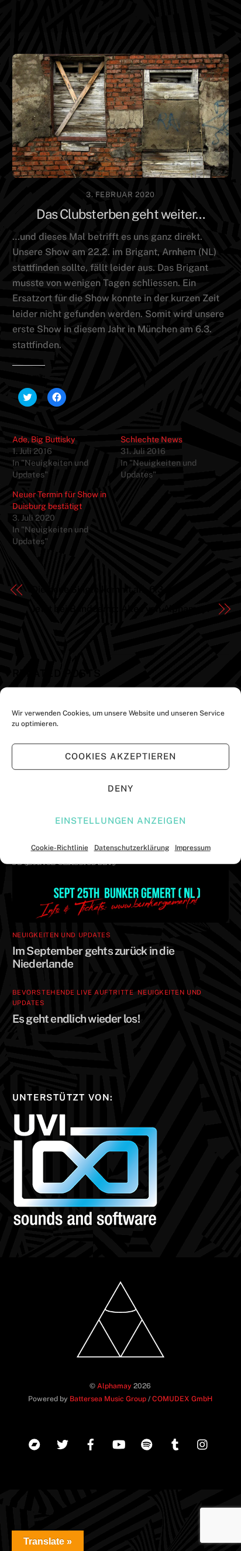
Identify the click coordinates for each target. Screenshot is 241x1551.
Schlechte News (151, 439)
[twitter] (62, 1443)
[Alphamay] (120, 1361)
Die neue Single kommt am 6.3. (99, 589)
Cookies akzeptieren (120, 756)
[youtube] (118, 1443)
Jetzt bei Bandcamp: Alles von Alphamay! (120, 608)
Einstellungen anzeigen (120, 821)
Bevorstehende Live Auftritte (73, 992)
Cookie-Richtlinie (59, 847)
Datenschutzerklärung (131, 847)
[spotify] (147, 1443)
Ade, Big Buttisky (43, 439)
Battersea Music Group (108, 1398)
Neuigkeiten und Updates (61, 935)
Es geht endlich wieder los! (76, 1018)
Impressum (193, 847)
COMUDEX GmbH (182, 1398)
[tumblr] (175, 1443)
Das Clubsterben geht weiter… (120, 214)
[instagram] (203, 1443)
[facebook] (90, 1443)
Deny (120, 788)
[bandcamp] (34, 1443)
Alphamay (114, 1385)
